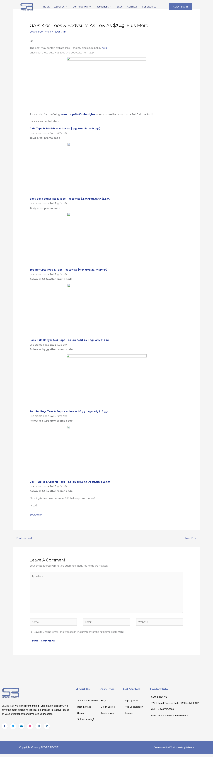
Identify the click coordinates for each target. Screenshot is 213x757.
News (57, 31)
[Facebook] (5, 726)
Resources (103, 6)
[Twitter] (13, 726)
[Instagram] (38, 726)
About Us (59, 6)
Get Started (149, 6)
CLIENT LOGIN (180, 6)
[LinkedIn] (21, 726)
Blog (120, 6)
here (104, 47)
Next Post (192, 538)
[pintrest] (47, 726)
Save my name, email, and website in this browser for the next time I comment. (79, 631)
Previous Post (22, 538)
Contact (132, 6)
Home (46, 6)
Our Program (80, 6)
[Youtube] (30, 726)
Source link (36, 514)
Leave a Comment (40, 31)
